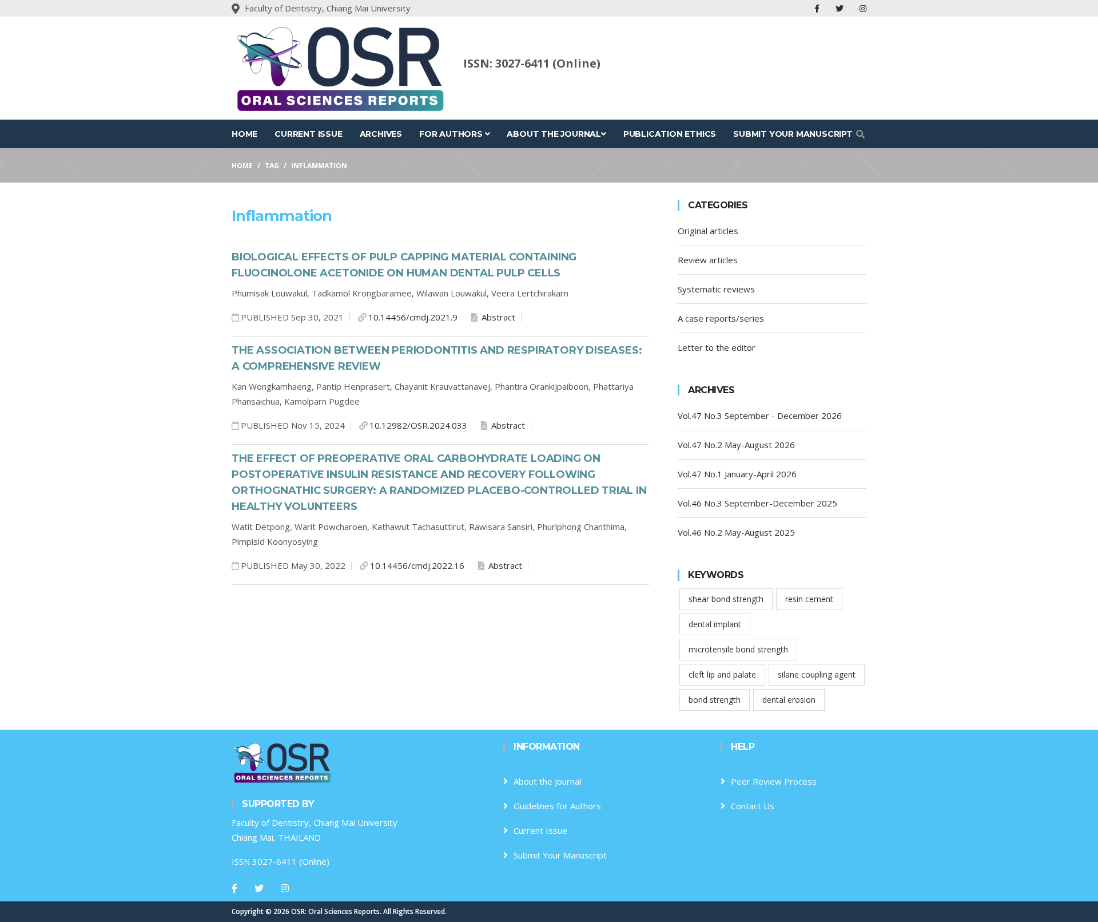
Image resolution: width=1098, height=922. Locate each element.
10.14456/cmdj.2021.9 (413, 317)
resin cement (809, 598)
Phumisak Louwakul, (272, 293)
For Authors (452, 134)
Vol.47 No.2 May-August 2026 (736, 444)
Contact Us (752, 806)
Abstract (497, 317)
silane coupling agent (817, 674)
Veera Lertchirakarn (529, 293)
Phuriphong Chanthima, (582, 526)
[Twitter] (259, 888)
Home (244, 134)
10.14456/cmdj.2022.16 (417, 565)
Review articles (708, 260)
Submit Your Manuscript (793, 134)
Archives (381, 134)
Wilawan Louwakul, (453, 293)
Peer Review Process (774, 781)
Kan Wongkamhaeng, (274, 386)
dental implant (715, 624)
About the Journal (554, 134)
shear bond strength (726, 598)
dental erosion (788, 699)
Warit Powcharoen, (333, 526)
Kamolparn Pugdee (322, 401)
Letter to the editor (716, 347)
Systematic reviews (716, 289)
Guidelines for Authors (557, 806)
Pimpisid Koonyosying (275, 541)
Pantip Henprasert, (355, 386)
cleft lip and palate (722, 674)
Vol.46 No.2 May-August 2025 (736, 532)
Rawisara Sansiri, (503, 526)
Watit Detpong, (263, 526)
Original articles (708, 230)
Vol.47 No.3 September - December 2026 (760, 415)
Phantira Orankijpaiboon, (544, 386)
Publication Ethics (669, 134)
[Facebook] (234, 888)
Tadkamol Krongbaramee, (364, 293)
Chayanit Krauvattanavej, (445, 386)
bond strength (715, 699)
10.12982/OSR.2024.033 (418, 425)
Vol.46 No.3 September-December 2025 (757, 503)
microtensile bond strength (738, 649)
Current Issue (308, 134)
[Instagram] (284, 888)
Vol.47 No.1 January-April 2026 (737, 474)
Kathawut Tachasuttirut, (420, 526)
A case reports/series (721, 318)
